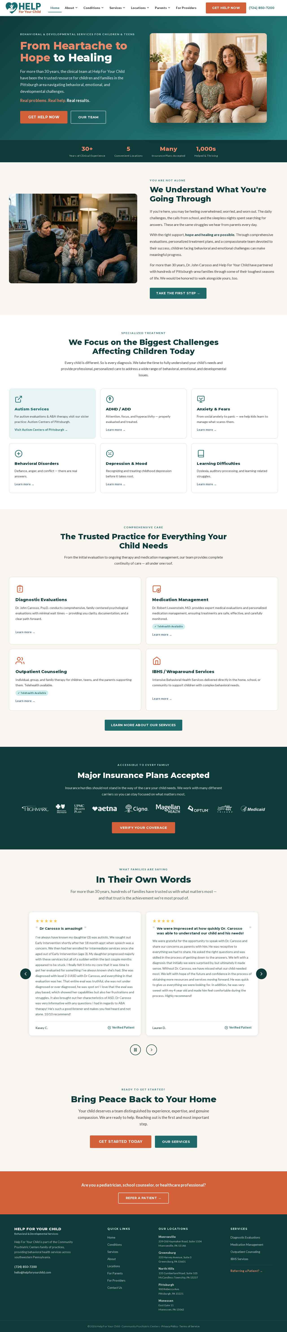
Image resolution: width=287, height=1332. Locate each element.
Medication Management (246, 1244)
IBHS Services (239, 1259)
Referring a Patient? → (246, 1271)
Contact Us (114, 1287)
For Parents (115, 1273)
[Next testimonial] (261, 961)
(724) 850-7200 (261, 8)
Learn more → (116, 429)
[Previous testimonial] (25, 961)
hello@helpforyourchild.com (32, 1272)
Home (54, 8)
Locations (138, 8)
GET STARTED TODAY (121, 1117)
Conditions (91, 8)
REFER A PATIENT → (143, 1173)
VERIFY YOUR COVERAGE (143, 827)
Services (115, 8)
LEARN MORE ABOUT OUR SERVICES (143, 725)
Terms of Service (189, 1326)
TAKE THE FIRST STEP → (178, 293)
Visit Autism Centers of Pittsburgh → (41, 429)
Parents (161, 8)
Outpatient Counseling (245, 1252)
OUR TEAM (88, 117)
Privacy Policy (169, 1326)
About (69, 8)
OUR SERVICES (176, 1117)
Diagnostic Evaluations (245, 1237)
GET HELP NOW (226, 8)
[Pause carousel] (135, 1025)
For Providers (186, 8)
